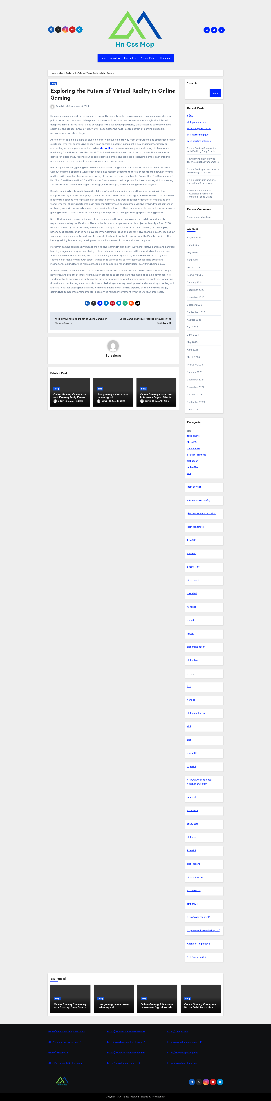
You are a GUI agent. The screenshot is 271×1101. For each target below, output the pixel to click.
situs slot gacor (195, 877)
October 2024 (194, 394)
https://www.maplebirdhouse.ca (65, 1063)
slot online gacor (196, 646)
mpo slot (191, 766)
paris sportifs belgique (199, 141)
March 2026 (193, 267)
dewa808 (192, 593)
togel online (193, 436)
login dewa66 (194, 486)
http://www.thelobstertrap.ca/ (203, 930)
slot (189, 473)
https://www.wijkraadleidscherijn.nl (126, 1052)
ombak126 (192, 467)
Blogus (144, 1096)
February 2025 (195, 364)
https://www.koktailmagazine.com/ (66, 1031)
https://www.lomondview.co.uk (123, 1063)
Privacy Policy (148, 58)
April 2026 (192, 260)
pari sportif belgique (197, 134)
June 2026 (193, 245)
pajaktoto (192, 797)
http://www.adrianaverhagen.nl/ (184, 1042)
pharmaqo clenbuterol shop (201, 513)
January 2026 (194, 282)
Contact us (130, 58)
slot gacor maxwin (196, 122)
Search (192, 83)
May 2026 (192, 252)
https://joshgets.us (177, 1031)
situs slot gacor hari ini (199, 128)
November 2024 (195, 387)
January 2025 (194, 372)
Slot (189, 686)
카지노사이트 (194, 890)
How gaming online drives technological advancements (112, 397)
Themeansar (158, 1096)
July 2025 (192, 327)
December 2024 (195, 379)
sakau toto (192, 823)
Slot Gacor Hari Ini (196, 957)
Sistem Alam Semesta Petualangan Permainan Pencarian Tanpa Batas (200, 193)
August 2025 (194, 320)
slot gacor (192, 461)
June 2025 (193, 334)
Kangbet (191, 607)
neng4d (191, 620)
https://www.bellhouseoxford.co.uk (126, 1031)
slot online (106, 148)
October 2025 (194, 305)
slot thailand (193, 864)
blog (54, 83)
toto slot (191, 850)
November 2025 (195, 297)
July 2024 (192, 409)
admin (62, 106)
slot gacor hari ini (196, 713)
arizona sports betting (198, 500)
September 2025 (196, 312)
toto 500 (191, 540)
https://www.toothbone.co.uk (183, 1063)
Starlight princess (196, 454)
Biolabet (191, 553)
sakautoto (192, 810)
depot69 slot (194, 566)
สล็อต (190, 116)
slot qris (191, 837)
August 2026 (194, 237)
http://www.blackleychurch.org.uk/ (126, 1042)
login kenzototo (195, 527)
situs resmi (193, 580)
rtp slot (191, 674)
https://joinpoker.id (58, 1052)
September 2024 (196, 402)
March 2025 (193, 357)
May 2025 (192, 342)
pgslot (190, 633)
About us (115, 58)
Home (103, 58)
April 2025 (192, 349)
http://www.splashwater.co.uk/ (64, 1042)
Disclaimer (165, 58)
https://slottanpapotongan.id (182, 1052)
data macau (193, 448)
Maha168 (191, 442)
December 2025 (195, 290)
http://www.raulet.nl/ (198, 917)
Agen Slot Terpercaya (198, 943)
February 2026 (195, 275)
